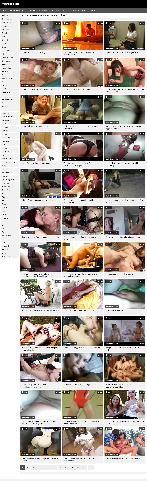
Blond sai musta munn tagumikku (77, 89)
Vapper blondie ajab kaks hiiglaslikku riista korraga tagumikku (81, 275)
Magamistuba (6, 246)
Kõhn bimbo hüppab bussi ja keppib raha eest (82, 348)
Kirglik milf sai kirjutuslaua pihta (35, 126)
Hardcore (5, 43)
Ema (3, 201)
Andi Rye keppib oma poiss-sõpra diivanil (123, 458)
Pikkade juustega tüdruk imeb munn (120, 274)
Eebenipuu (6, 183)
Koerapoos (6, 26)
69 (3, 228)
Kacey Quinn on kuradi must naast (36, 163)
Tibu (3, 197)
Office (4, 253)
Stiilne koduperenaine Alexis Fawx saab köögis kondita (125, 201)
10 (72, 467)
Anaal (4, 75)
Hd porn (5, 218)
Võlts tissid (5, 131)
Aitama (92, 10)
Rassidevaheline (7, 138)
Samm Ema (6, 190)
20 (84, 467)
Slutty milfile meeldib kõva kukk (119, 311)
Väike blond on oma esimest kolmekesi (38, 89)
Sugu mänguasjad (8, 180)
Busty (4, 194)
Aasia (4, 232)
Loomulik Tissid (7, 23)
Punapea (5, 176)
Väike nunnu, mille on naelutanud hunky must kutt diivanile (83, 201)
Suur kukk (5, 40)
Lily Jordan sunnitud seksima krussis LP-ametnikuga (122, 164)
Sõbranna (5, 249)
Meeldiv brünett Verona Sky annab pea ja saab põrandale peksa (41, 349)
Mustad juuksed (7, 78)
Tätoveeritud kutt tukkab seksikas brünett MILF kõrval (125, 422)
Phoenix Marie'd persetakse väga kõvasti (122, 52)
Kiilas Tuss (5, 173)
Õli (3, 221)
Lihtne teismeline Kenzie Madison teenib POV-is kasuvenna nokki (83, 422)
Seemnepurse (7, 19)
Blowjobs (5, 16)
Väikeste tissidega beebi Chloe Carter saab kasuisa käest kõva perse (81, 164)
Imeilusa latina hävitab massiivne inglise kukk (40, 311)
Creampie (5, 152)
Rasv (3, 239)
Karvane (5, 169)
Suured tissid (6, 30)
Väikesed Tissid (7, 57)
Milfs (3, 54)
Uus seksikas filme (16, 10)
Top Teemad (55, 10)
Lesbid (4, 134)
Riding (4, 106)
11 (78, 467)
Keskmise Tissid (7, 99)
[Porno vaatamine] (11, 5)
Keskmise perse (7, 82)
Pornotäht (5, 113)
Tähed (64, 10)
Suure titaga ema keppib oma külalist (79, 311)
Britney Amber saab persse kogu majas (38, 200)
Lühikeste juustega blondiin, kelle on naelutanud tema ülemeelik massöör (37, 275)
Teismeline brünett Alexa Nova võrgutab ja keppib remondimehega (123, 127)
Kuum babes (6, 68)
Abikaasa (5, 208)
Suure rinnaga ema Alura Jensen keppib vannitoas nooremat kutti (38, 385)
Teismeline (6, 50)
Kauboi (4, 36)
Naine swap (6, 256)
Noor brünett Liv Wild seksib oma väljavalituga (41, 237)
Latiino (4, 85)
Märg (4, 166)
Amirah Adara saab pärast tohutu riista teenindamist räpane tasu (80, 459)
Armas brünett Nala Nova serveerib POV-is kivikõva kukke (81, 53)
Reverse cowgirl (7, 117)
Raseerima (5, 64)
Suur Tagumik (6, 61)
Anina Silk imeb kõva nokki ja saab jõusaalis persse (40, 459)
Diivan (4, 225)
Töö (3, 155)
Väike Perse (6, 92)
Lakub (4, 89)
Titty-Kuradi (6, 141)
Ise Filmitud (6, 187)
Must (4, 211)
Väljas (4, 124)
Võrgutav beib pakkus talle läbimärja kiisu (123, 237)
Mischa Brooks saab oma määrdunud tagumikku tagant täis (121, 385)
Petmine (5, 204)
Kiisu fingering (7, 235)
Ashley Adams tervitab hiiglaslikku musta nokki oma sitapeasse (125, 90)
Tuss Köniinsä (6, 127)
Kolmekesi (5, 103)
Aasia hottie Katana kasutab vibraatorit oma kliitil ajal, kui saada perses (40, 422)
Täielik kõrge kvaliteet (78, 10)
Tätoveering (6, 145)
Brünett (4, 33)
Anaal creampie (7, 159)
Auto (3, 242)
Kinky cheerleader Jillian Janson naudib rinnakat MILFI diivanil (80, 127)
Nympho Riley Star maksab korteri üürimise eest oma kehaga (124, 349)
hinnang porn (31, 10)
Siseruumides (7, 148)
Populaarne (43, 10)
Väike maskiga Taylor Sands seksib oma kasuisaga (80, 238)
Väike (4, 215)
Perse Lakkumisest (8, 162)
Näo (3, 96)
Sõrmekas (5, 110)
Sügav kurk (6, 71)
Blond (4, 47)
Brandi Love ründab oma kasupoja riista (80, 384)
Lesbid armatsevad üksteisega (34, 52)
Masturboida (6, 120)
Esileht (4, 10)
